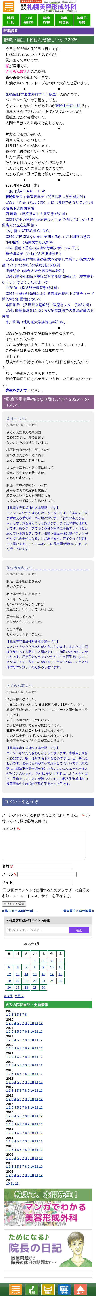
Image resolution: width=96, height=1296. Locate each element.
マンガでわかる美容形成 (28, 20)
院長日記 (11, 20)
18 (60, 974)
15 (35, 974)
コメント (11, 829)
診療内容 (46, 20)
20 (17, 981)
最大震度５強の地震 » (78, 911)
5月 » (19, 996)
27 (17, 987)
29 (35, 987)
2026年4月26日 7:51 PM (21, 574)
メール (9, 874)
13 (17, 974)
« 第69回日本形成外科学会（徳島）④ (20, 911)
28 (26, 987)
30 (43, 987)
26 (9, 987)
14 (26, 974)
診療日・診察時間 (81, 20)
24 (52, 981)
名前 (7, 866)
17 (52, 974)
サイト (7, 882)
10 (52, 967)
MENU (8, 6)
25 (60, 981)
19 (9, 981)
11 (60, 967)
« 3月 (8, 996)
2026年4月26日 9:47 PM (21, 692)
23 (43, 981)
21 (26, 981)
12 (9, 974)
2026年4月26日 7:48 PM (21, 425)
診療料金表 (64, 20)
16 (43, 974)
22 (35, 981)
